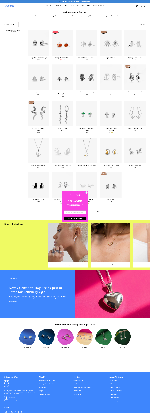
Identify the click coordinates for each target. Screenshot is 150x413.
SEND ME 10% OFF (75, 218)
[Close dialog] (86, 192)
